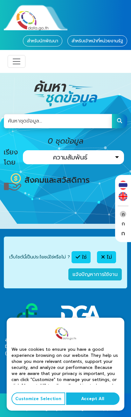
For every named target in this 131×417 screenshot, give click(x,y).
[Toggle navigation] (16, 61)
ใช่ (83, 257)
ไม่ (108, 257)
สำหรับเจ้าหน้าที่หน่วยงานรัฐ (97, 41)
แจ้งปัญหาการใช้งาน (95, 274)
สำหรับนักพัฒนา (42, 41)
